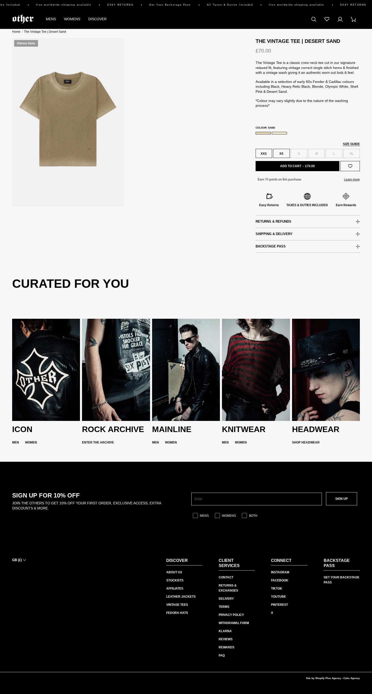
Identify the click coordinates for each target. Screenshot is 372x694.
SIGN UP (341, 499)
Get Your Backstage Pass (161, 5)
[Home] (23, 19)
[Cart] (353, 19)
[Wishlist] (327, 19)
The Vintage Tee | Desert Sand (45, 31)
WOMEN (31, 442)
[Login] (340, 19)
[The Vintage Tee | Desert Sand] (68, 122)
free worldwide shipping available (54, 5)
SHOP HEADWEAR (306, 442)
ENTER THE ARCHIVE (98, 442)
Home (16, 31)
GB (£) (17, 560)
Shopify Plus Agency (328, 678)
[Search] (313, 19)
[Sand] (263, 133)
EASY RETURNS (111, 5)
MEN (15, 442)
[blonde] (279, 133)
